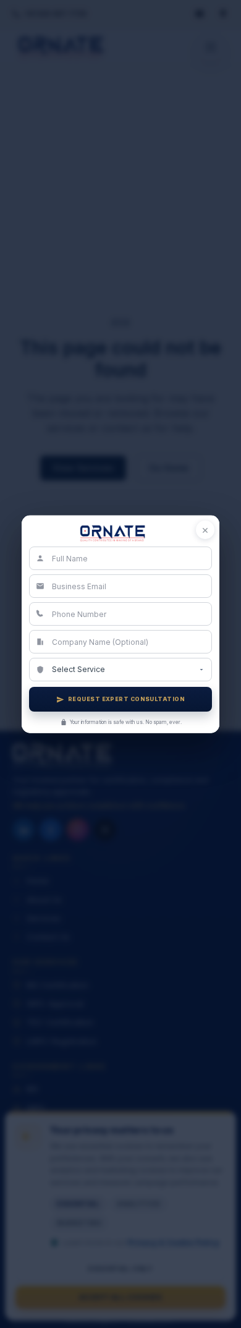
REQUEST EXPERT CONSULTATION (126, 699)
